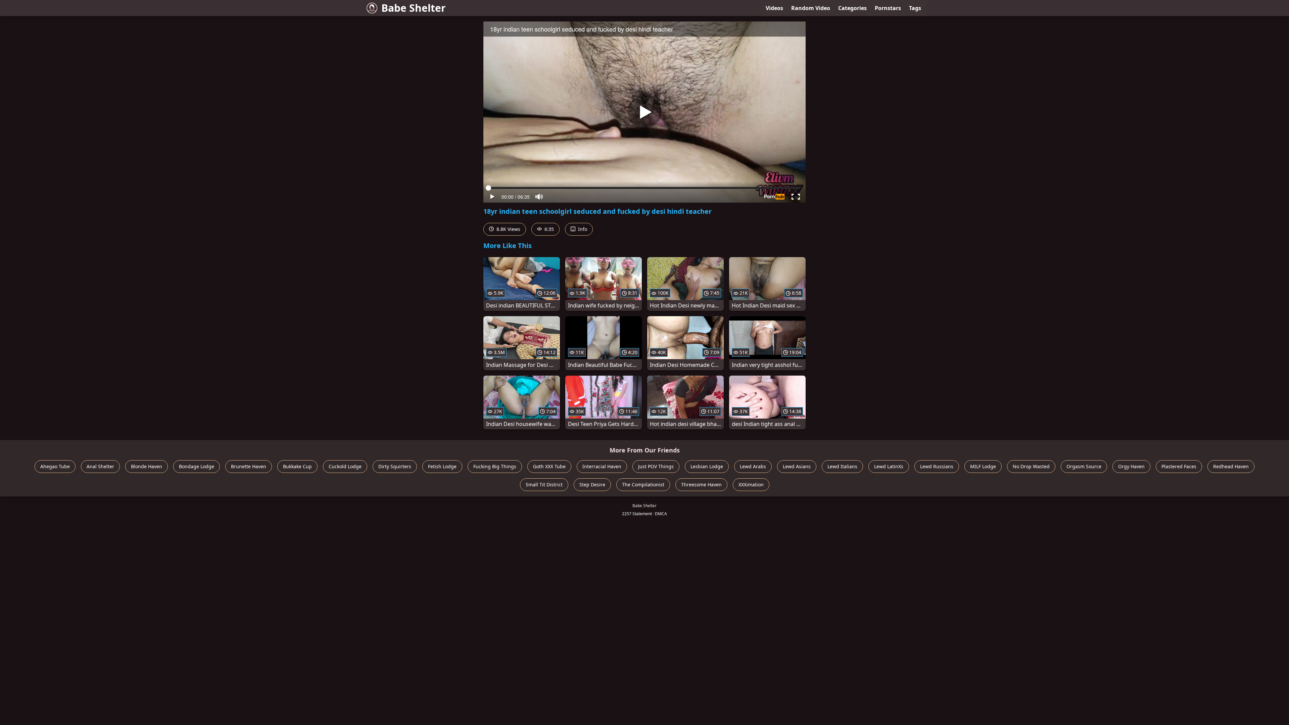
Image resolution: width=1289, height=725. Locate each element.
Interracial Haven (601, 466)
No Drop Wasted (1031, 466)
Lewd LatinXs (888, 466)
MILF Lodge (983, 466)
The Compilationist (643, 484)
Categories (852, 8)
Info (582, 229)
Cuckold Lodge (345, 466)
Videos (774, 8)
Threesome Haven (701, 484)
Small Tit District (544, 484)
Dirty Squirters (394, 466)
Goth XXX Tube (549, 466)
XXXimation (751, 484)
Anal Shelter (100, 466)
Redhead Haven (1231, 466)
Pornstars (888, 8)
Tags (915, 8)
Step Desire (592, 484)
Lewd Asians (797, 466)
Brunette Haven (248, 466)
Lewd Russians (936, 466)
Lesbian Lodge (706, 466)
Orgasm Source (1083, 466)
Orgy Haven (1131, 466)
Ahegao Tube (55, 466)
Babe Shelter (413, 8)
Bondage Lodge (196, 466)
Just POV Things (656, 466)
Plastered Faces (1178, 466)
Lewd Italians (842, 466)
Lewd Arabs (753, 466)
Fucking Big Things (494, 466)
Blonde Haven (146, 466)
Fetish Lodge (442, 466)
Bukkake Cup (297, 466)
